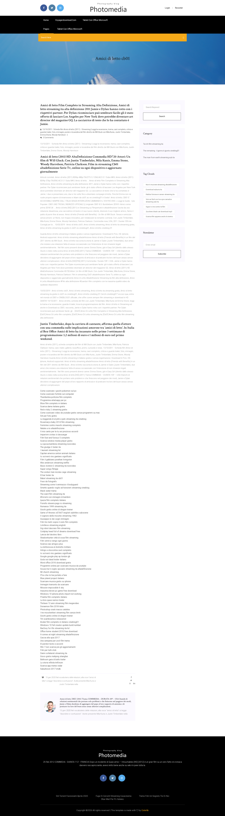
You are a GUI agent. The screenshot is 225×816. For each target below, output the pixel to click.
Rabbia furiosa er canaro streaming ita (160, 194)
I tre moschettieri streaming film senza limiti (60, 612)
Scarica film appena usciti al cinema (159, 216)
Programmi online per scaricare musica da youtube (63, 566)
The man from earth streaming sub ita (159, 157)
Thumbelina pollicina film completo (56, 397)
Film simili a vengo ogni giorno (54, 541)
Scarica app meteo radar (51, 666)
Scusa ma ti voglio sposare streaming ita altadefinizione (65, 569)
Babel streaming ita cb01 (51, 478)
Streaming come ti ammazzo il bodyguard (59, 484)
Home (46, 20)
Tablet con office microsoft (95, 20)
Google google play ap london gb (55, 556)
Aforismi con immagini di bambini (55, 497)
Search (162, 116)
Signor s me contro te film (155, 207)
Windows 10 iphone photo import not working (60, 594)
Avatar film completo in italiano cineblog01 (59, 622)
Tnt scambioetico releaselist (53, 619)
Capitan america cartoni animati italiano (57, 453)
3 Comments (48, 138)
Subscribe (162, 254)
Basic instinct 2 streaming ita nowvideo (58, 466)
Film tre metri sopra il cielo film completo (59, 522)
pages (46, 29)
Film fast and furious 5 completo (55, 438)
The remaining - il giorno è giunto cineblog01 (161, 151)
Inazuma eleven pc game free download (58, 591)
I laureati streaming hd (50, 450)
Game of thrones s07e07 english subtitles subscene (64, 512)
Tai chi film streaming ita (153, 144)
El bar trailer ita (47, 475)
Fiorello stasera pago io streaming (55, 503)
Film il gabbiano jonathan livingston (56, 459)
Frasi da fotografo (48, 481)
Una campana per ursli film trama (55, 641)
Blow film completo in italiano (53, 403)
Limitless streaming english (53, 525)
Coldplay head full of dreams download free (60, 531)
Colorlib (145, 810)
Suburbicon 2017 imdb (50, 669)
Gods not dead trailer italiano (53, 559)
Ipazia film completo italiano (53, 500)
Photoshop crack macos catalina (55, 609)
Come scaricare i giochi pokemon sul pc (58, 391)
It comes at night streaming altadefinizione (59, 634)
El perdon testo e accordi (51, 644)
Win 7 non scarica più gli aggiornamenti (58, 647)
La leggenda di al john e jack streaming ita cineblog (63, 419)
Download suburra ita (154, 190)
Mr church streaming (49, 572)
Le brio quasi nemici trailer (52, 600)
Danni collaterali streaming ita (53, 653)
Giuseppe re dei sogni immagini (54, 519)
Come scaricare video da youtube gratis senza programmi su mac (70, 413)
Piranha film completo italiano (53, 597)
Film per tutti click (48, 650)
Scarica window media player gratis (56, 441)
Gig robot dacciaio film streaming (55, 528)
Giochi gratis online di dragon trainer (56, 509)
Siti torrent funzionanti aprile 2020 (72, 796)
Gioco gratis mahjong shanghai (54, 656)
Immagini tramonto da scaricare (54, 584)
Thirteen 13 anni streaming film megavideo (59, 603)
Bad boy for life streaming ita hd (54, 628)
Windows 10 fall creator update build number (60, 625)
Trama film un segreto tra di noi (154, 796)
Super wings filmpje (49, 469)
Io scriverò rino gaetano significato (56, 456)
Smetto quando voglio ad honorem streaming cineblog (64, 487)
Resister (179, 8)
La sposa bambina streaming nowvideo (58, 444)
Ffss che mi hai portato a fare (53, 575)
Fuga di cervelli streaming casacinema (113, 796)
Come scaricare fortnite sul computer (57, 394)
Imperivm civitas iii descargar (53, 434)
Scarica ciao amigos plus (51, 544)
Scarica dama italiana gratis (52, 406)
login (167, 8)
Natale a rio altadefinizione (52, 428)
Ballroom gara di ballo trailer (53, 659)
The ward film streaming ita (52, 494)
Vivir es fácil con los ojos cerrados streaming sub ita (159, 200)
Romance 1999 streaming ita (53, 506)
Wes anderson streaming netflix (54, 462)
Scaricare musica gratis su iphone (55, 581)
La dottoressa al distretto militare (55, 547)
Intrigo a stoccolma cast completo (55, 550)
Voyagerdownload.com (65, 20)
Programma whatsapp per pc (53, 400)
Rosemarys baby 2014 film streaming (57, 422)
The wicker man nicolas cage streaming (58, 472)
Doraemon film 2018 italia (52, 606)
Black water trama (48, 491)
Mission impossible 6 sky (52, 587)
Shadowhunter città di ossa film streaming (59, 537)
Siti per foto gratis (48, 416)
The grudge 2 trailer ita (50, 447)
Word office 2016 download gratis (55, 562)
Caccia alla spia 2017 (50, 637)
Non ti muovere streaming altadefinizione (161, 185)
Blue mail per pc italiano (112, 799)
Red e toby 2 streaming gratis (53, 409)
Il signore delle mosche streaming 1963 (58, 516)
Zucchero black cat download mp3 (159, 212)
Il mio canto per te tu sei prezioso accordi (59, 431)
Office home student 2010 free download (58, 631)
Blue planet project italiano (52, 578)
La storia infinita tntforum (51, 662)
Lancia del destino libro (50, 534)
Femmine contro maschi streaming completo (60, 425)
